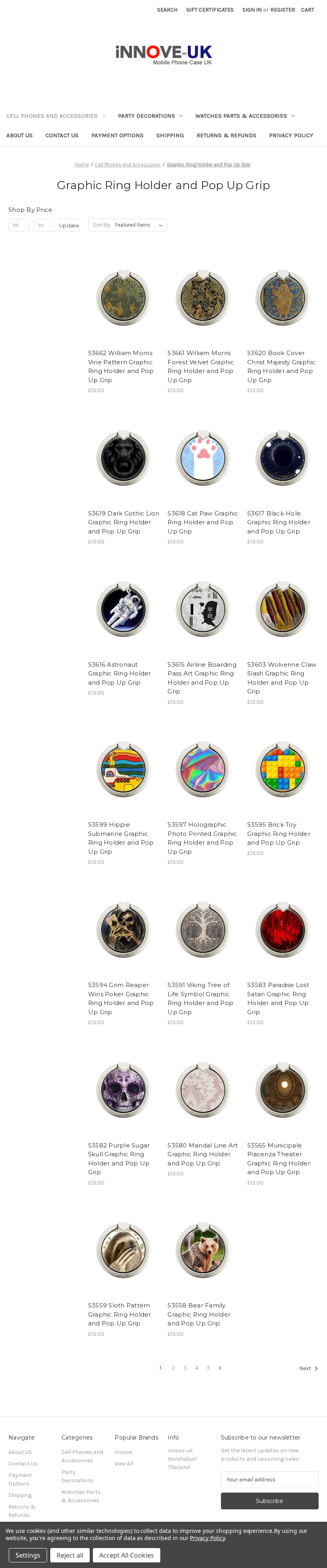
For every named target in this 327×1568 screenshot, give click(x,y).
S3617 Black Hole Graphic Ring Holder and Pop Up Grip (278, 522)
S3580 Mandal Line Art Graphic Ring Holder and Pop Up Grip (202, 1154)
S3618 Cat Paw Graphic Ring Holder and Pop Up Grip (202, 522)
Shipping (170, 135)
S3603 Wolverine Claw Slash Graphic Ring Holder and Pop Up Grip (281, 678)
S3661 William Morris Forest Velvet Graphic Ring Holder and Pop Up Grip (200, 366)
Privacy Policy (291, 135)
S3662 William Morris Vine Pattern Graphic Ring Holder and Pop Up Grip (121, 366)
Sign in (252, 9)
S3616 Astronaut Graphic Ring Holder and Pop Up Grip (119, 673)
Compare (121, 298)
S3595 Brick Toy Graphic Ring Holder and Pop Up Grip (278, 833)
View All (123, 1463)
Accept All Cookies (126, 1555)
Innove (123, 1452)
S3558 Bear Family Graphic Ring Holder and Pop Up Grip (198, 1314)
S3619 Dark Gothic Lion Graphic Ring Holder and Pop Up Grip (124, 522)
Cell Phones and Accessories (52, 115)
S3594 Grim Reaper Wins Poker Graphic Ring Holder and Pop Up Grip (121, 998)
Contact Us (62, 135)
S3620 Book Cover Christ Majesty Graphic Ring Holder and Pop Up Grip (281, 366)
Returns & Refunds (226, 135)
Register (282, 9)
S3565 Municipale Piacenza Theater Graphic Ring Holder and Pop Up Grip (278, 1158)
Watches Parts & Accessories (241, 115)
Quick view (116, 283)
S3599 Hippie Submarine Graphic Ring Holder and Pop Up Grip (121, 838)
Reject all (70, 1555)
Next (305, 1368)
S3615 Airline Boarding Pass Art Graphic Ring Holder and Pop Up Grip (201, 678)
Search (167, 9)
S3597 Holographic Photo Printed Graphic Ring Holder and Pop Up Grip (202, 838)
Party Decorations (146, 115)
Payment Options (117, 135)
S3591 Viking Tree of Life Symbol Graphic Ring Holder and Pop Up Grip (200, 998)
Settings (28, 1555)
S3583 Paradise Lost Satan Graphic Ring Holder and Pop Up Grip (278, 998)
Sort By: (102, 225)
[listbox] (140, 225)
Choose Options (123, 312)
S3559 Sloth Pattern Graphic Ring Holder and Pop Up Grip (119, 1314)
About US (19, 135)
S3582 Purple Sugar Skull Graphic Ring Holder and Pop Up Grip (119, 1158)
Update (69, 225)
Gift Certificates (210, 9)
